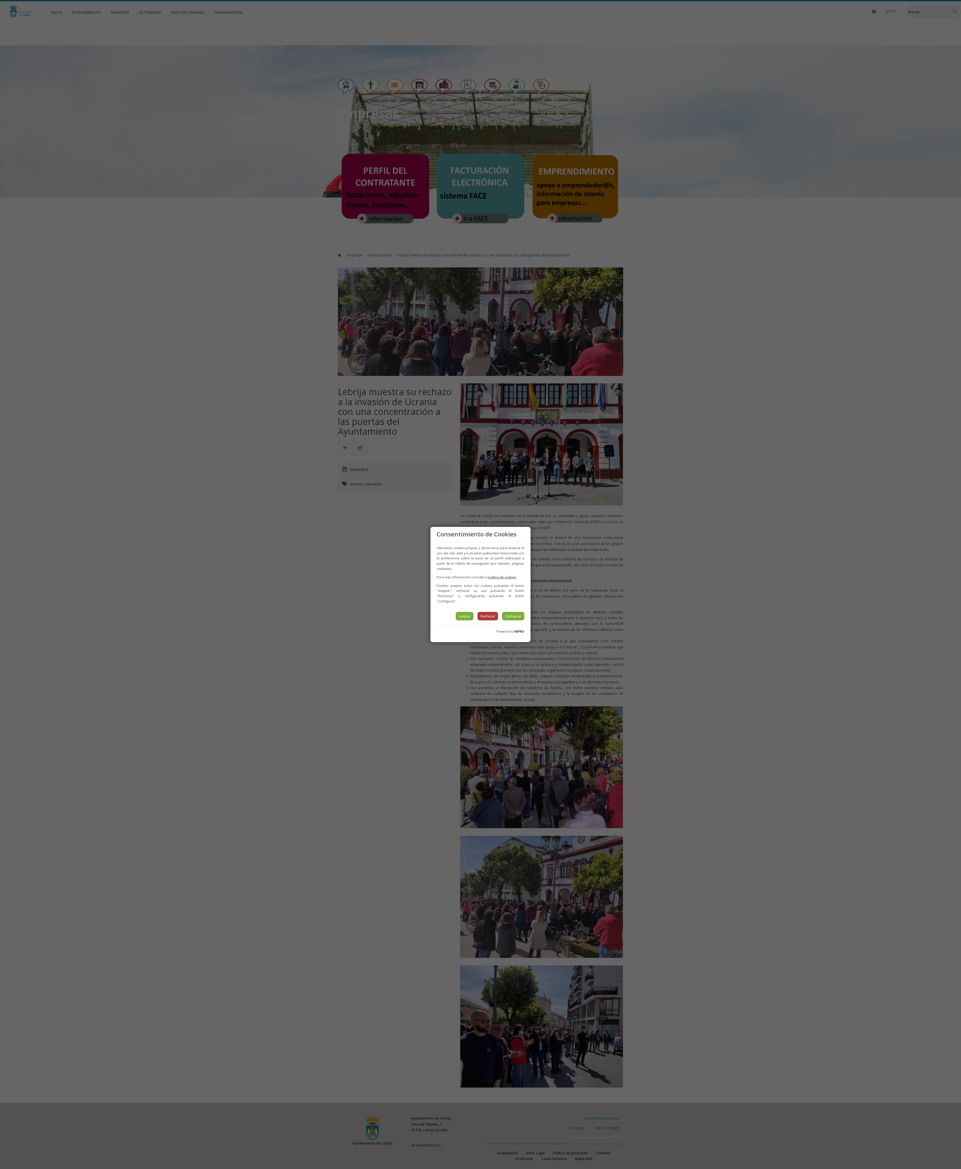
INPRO (519, 631)
